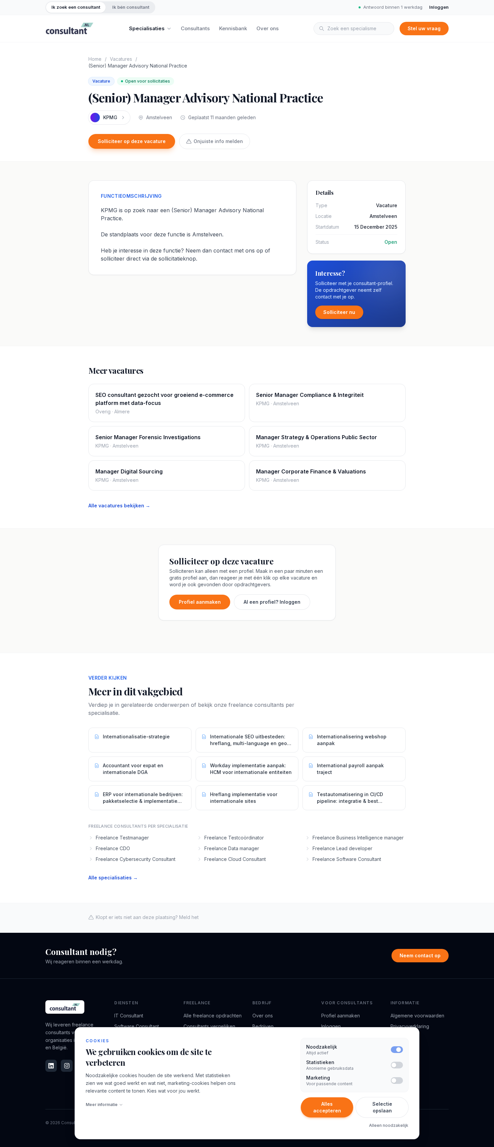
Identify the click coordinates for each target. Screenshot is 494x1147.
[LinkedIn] (51, 1066)
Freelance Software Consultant (347, 859)
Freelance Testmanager (122, 837)
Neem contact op (420, 955)
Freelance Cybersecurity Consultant (135, 859)
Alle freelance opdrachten (212, 1015)
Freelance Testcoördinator (234, 837)
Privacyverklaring (409, 1026)
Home (94, 59)
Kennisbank (233, 28)
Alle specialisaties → (113, 877)
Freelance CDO (113, 848)
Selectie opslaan (382, 1107)
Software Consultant (136, 1026)
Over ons (267, 28)
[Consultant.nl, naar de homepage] (69, 28)
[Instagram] (66, 1066)
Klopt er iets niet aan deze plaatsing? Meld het (147, 917)
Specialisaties (147, 28)
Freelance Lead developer (342, 848)
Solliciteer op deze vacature (132, 141)
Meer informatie (102, 1104)
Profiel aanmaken (200, 602)
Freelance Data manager (231, 848)
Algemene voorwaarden (417, 1015)
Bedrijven (263, 1026)
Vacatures (121, 59)
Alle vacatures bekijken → (119, 505)
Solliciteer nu (339, 312)
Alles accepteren (327, 1107)
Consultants (195, 28)
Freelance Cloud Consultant (235, 859)
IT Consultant (128, 1015)
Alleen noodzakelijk (388, 1125)
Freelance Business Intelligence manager (358, 837)
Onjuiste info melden (218, 141)
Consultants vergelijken (209, 1026)
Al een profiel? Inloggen (272, 602)
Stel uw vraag (424, 28)
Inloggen (439, 7)
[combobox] (354, 28)
